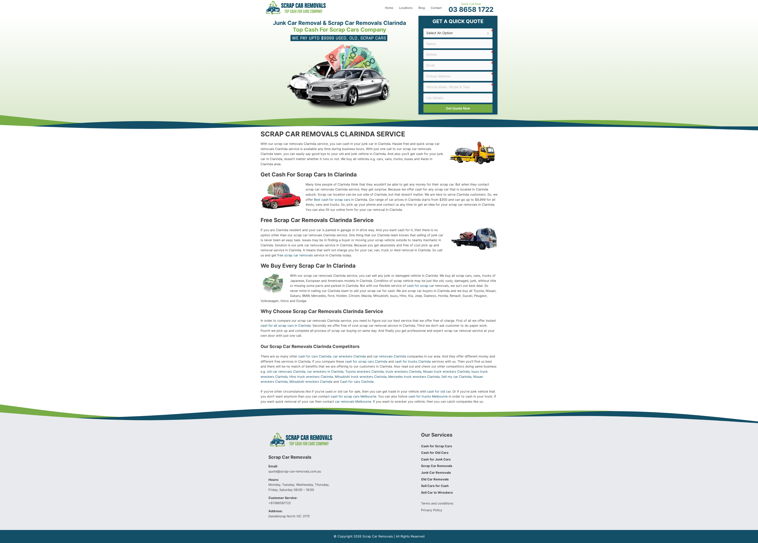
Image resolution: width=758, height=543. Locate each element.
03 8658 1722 (470, 9)
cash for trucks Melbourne (428, 396)
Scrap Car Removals (289, 457)
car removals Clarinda (389, 356)
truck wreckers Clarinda (403, 371)
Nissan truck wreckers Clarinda (446, 371)
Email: (273, 466)
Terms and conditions (437, 503)
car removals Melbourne (353, 401)
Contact (436, 8)
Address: (275, 511)
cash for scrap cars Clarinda (366, 361)
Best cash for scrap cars (332, 200)
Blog (421, 8)
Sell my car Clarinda (456, 377)
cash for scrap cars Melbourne (353, 396)
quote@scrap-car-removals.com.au (294, 471)
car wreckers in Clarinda (325, 371)
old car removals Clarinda (286, 371)
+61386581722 (279, 503)
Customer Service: (282, 498)
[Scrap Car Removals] (296, 7)
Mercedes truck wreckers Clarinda (414, 377)
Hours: (273, 480)
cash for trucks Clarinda (413, 361)
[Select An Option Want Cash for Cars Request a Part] (458, 33)
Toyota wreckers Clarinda (364, 371)
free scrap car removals (295, 255)
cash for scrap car (420, 286)
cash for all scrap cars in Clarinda (286, 325)
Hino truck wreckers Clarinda (311, 377)
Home (389, 8)
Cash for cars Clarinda (356, 382)
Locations (406, 8)
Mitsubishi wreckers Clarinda (310, 382)
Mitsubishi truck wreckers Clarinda (361, 377)
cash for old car (439, 391)
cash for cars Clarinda (314, 356)
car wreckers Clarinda (349, 356)
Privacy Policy (431, 510)
